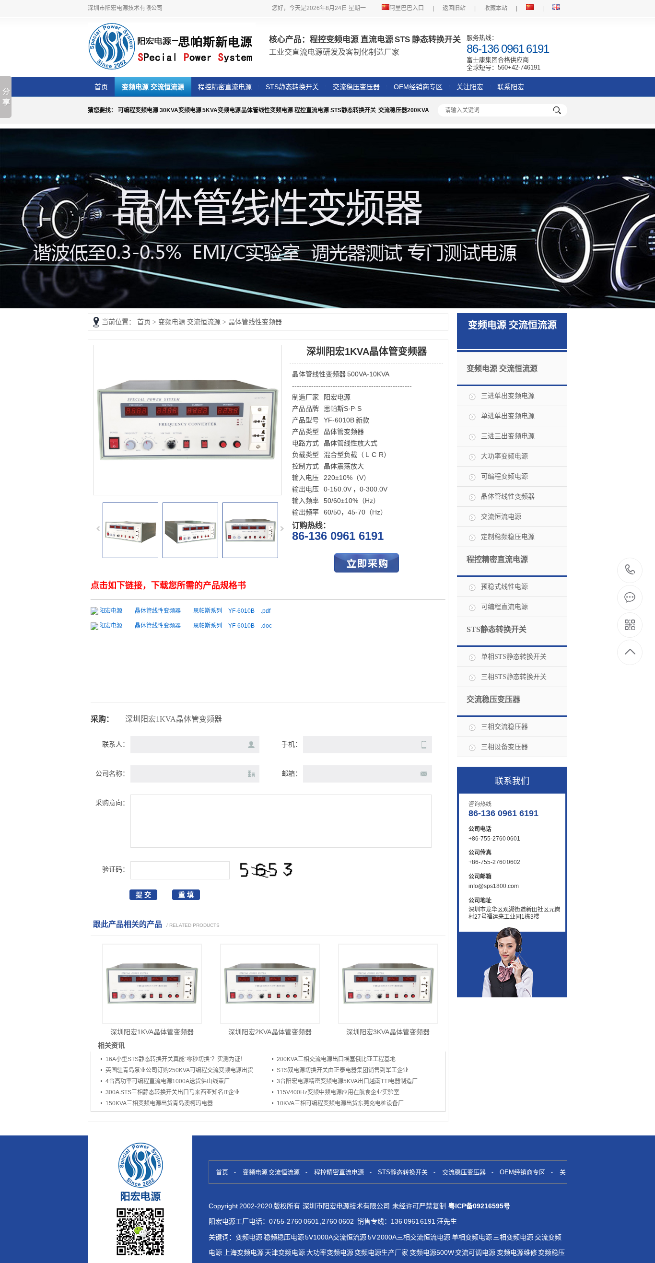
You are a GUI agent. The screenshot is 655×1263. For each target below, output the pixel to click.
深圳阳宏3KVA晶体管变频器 (388, 1032)
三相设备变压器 (504, 746)
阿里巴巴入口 (406, 8)
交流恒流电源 (501, 516)
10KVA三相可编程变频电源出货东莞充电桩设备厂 (340, 1103)
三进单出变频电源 (508, 395)
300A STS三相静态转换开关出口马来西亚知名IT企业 (172, 1092)
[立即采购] (366, 570)
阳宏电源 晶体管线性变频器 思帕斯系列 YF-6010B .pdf (184, 611)
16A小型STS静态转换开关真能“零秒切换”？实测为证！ (175, 1059)
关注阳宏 (469, 87)
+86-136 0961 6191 (630, 570)
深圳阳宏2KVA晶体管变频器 (270, 1032)
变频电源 (248, 1237)
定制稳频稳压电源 (508, 536)
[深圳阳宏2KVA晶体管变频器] (270, 984)
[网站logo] (172, 65)
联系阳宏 (510, 87)
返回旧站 (454, 8)
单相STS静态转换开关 (514, 656)
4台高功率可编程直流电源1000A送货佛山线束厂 (167, 1081)
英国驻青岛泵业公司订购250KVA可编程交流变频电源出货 (179, 1070)
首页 (101, 87)
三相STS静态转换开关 (514, 676)
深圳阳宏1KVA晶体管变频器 (152, 1032)
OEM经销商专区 (418, 87)
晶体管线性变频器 (255, 322)
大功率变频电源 (504, 456)
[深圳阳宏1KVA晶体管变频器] (187, 492)
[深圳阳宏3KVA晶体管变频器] (388, 984)
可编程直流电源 (504, 606)
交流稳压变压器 (356, 87)
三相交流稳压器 (504, 726)
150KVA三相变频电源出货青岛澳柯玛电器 (159, 1103)
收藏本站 (495, 8)
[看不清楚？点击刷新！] (266, 870)
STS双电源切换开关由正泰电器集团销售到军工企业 (343, 1070)
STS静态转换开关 (292, 87)
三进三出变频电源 (508, 436)
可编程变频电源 (504, 476)
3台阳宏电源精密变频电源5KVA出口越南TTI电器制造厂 (347, 1081)
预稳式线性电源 (504, 586)
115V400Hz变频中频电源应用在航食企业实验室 (338, 1092)
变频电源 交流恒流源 (153, 87)
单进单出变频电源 (508, 416)
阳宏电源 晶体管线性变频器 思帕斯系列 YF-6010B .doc (185, 625)
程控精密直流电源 (225, 87)
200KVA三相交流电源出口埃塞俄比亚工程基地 (336, 1059)
